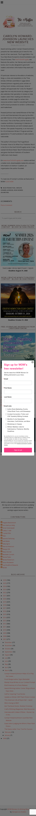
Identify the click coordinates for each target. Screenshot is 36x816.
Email (6, 379)
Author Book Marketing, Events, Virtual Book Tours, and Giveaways (18, 410)
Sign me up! (18, 450)
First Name (8, 388)
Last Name (8, 397)
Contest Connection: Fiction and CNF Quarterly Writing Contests (17, 415)
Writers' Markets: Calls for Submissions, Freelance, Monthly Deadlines (18, 429)
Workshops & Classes (14, 424)
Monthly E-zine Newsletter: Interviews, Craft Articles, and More (18, 420)
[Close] (32, 362)
